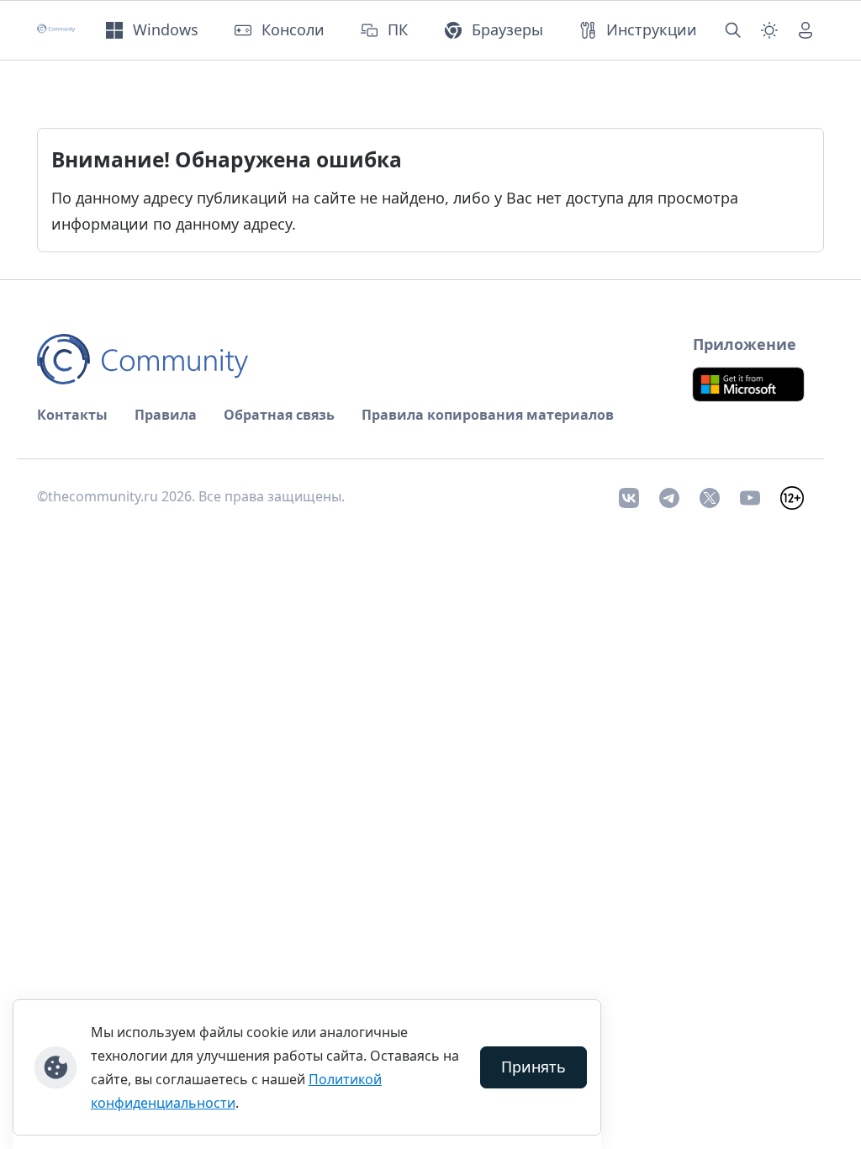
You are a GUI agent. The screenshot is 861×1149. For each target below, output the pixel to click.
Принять (533, 1066)
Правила (166, 414)
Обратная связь (279, 414)
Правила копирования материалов (488, 414)
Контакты (72, 414)
